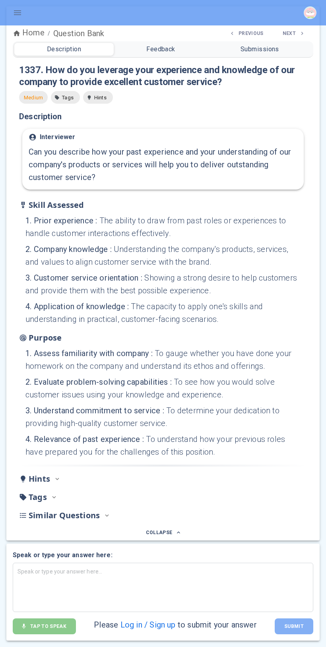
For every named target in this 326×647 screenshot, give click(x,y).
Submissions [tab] (260, 49)
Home (33, 32)
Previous (251, 33)
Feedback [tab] (160, 49)
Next (289, 33)
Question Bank (78, 33)
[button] (65, 97)
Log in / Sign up (148, 625)
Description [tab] (64, 49)
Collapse (159, 532)
